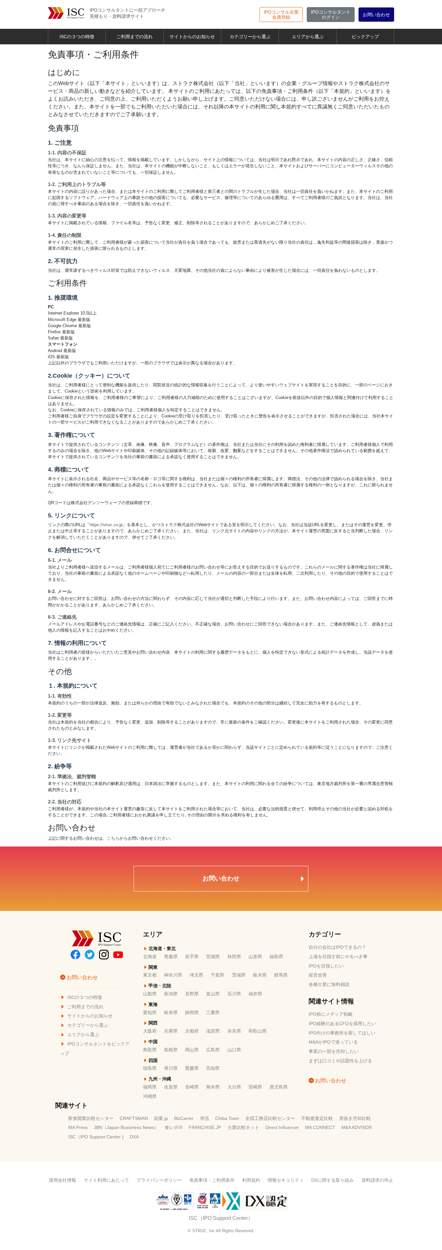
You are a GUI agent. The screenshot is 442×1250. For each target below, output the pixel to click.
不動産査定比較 (317, 1118)
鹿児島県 (279, 1087)
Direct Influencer (282, 1127)
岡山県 (192, 1049)
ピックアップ (365, 36)
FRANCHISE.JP (205, 1127)
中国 (152, 1041)
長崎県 (192, 1087)
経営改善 (318, 975)
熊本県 (213, 1087)
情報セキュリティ (286, 1180)
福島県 (276, 956)
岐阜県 (171, 1012)
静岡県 (192, 1012)
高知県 (213, 1068)
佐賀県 (171, 1087)
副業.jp (161, 1118)
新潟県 (171, 993)
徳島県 (150, 1068)
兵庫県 (171, 1031)
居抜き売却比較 (355, 1118)
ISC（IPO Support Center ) (96, 1136)
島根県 (171, 1049)
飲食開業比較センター (91, 1118)
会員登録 (281, 14)
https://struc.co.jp (106, 524)
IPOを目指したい (326, 966)
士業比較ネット (243, 1127)
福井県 (255, 993)
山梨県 (150, 993)
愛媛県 (192, 1068)
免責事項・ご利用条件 (212, 1180)
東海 (152, 1004)
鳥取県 (150, 1049)
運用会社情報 (62, 1180)
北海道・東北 (161, 948)
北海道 (150, 956)
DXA (134, 1136)
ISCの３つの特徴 (77, 36)
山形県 (255, 956)
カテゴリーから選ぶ (250, 36)
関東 (152, 967)
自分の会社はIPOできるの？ (337, 947)
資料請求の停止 (377, 1180)
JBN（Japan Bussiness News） (126, 1127)
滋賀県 (213, 1031)
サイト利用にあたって (106, 1180)
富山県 (213, 993)
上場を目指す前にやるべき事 (338, 956)
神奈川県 (173, 975)
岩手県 (192, 956)
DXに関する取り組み (332, 1180)
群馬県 (281, 975)
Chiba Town (227, 1118)
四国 (152, 1060)
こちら (113, 838)
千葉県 (217, 975)
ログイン (330, 14)
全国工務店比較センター (270, 1118)
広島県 (213, 1049)
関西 (152, 1023)
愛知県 (150, 1012)
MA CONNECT (320, 1127)
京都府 (192, 1031)
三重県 (213, 1012)
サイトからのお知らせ (192, 36)
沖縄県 (150, 1096)
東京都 (150, 975)
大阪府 (150, 1031)
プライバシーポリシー (159, 1180)
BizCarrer (183, 1118)
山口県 (234, 1049)
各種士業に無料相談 (329, 984)
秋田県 (234, 956)
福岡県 (150, 1087)
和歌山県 (258, 1031)
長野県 (192, 993)
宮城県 (213, 956)
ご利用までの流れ (134, 36)
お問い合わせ (376, 14)
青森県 (171, 956)
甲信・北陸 (159, 985)
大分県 (234, 1087)
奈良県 (234, 1031)
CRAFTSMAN (134, 1118)
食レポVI (173, 1127)
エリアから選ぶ (308, 36)
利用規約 (251, 1180)
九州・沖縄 (159, 1079)
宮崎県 (255, 1087)
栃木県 (260, 975)
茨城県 (239, 975)
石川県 (234, 993)
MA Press (78, 1127)
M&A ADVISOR (356, 1127)
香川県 (171, 1068)
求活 (204, 1118)
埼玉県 (196, 975)
